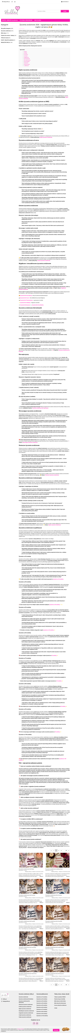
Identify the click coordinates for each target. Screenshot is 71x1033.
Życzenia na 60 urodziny (42, 1007)
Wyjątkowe (26, 57)
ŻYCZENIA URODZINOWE (26, 20)
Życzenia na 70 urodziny (42, 1009)
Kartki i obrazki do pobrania (7, 40)
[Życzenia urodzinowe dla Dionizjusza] (57, 964)
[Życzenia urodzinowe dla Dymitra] (31, 886)
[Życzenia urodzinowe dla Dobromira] (31, 964)
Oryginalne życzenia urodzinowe (26, 1012)
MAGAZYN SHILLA (5, 42)
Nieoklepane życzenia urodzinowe (26, 1010)
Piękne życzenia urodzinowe (25, 1017)
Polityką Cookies (20, 1028)
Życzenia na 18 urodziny (42, 996)
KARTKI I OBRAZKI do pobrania (10, 20)
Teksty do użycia (5, 37)
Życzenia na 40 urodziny (42, 1003)
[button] (26, 994)
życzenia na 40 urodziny (54, 604)
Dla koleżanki (27, 58)
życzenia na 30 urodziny (58, 579)
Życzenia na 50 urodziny (42, 1005)
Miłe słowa (3, 33)
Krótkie (25, 53)
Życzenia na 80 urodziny (42, 1011)
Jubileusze (26, 65)
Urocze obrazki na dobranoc (60, 1005)
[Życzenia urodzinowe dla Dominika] (31, 938)
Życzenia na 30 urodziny (42, 1001)
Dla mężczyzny (27, 60)
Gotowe (25, 55)
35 (66, 850)
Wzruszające (27, 61)
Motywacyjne (27, 64)
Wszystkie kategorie (6, 28)
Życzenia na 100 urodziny (42, 1015)
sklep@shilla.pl (6, 1001)
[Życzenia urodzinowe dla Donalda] (57, 912)
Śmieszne (26, 62)
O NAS (55, 1008)
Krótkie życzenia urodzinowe (25, 1006)
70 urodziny (59, 681)
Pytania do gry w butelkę (59, 999)
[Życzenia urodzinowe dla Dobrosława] (57, 938)
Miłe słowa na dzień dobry (60, 1001)
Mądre (25, 51)
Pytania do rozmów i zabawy (7, 35)
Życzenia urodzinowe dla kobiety (26, 999)
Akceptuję (56, 1030)
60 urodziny (54, 655)
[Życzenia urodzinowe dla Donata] (31, 912)
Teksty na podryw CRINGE (60, 996)
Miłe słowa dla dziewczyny (60, 1003)
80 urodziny (63, 706)
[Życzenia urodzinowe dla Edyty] (31, 860)
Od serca (26, 54)
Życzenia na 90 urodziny (42, 1013)
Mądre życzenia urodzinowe (25, 1008)
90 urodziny (57, 731)
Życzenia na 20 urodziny (42, 999)
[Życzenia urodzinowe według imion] (57, 860)
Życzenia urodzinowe (6, 30)
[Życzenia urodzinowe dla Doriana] (57, 886)
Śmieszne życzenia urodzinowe (26, 1004)
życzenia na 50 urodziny (48, 630)
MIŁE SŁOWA (37, 20)
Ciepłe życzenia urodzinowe (25, 1015)
